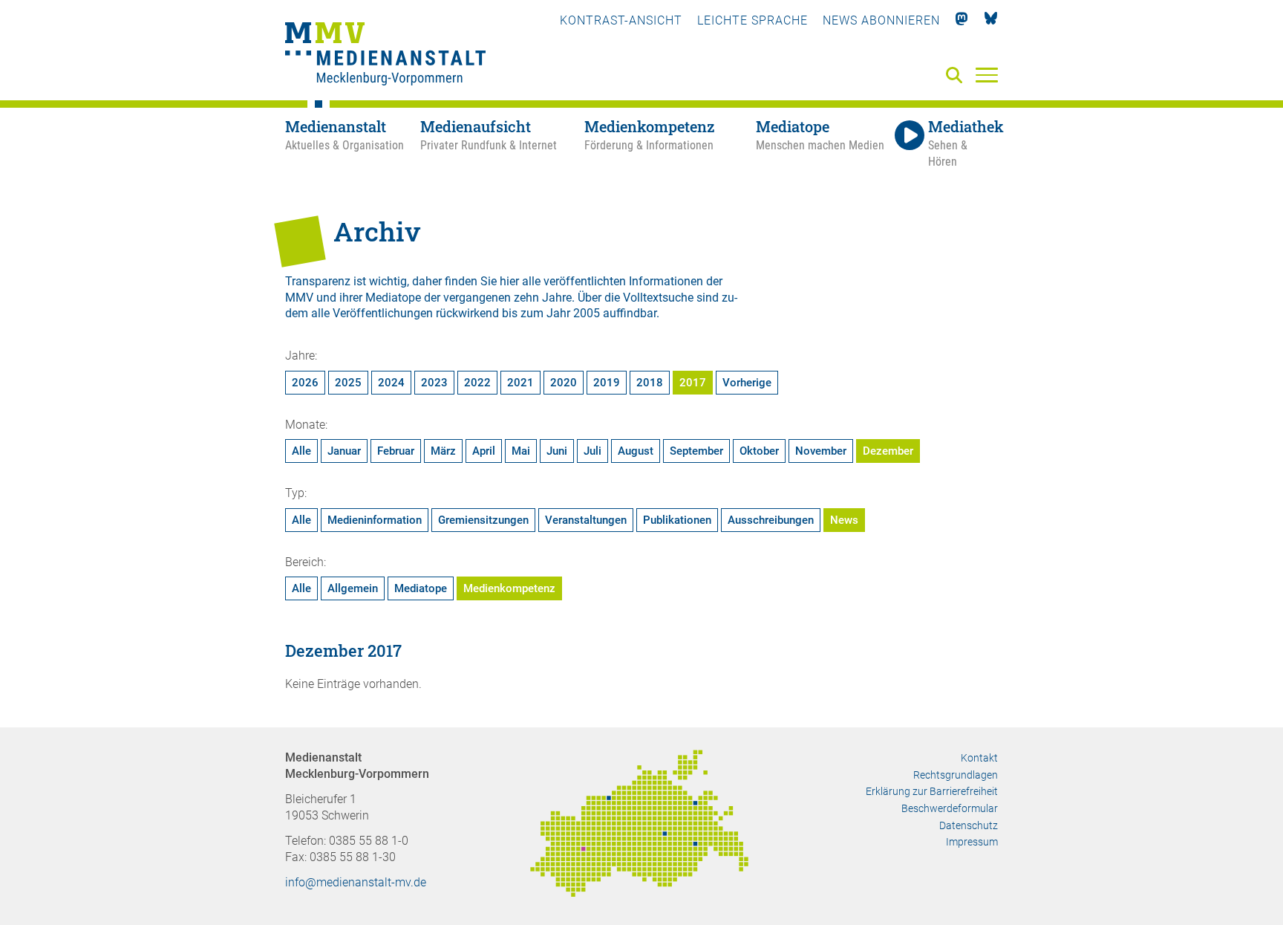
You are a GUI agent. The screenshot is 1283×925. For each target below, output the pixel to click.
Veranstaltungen (586, 520)
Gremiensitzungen (483, 520)
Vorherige (746, 382)
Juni (556, 451)
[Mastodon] (962, 20)
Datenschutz (968, 825)
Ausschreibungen (771, 520)
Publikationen (677, 520)
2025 (348, 382)
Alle (301, 451)
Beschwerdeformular (949, 808)
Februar (395, 451)
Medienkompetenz (509, 588)
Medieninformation (374, 520)
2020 (563, 382)
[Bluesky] (991, 20)
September (696, 451)
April (483, 451)
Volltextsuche (658, 298)
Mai (521, 451)
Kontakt (979, 758)
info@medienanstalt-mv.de (355, 882)
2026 (305, 382)
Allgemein (352, 588)
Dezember (888, 451)
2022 (477, 382)
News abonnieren (881, 20)
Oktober (759, 451)
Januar (344, 451)
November (820, 451)
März (443, 451)
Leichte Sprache (752, 20)
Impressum (972, 842)
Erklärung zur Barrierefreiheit (932, 791)
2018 (649, 382)
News (844, 520)
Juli (592, 451)
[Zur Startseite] (385, 55)
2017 (692, 382)
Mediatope (420, 588)
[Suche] (957, 76)
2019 (606, 382)
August (635, 451)
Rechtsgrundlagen (955, 775)
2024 (391, 382)
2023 (434, 382)
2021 (520, 382)
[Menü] (987, 74)
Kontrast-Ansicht (621, 20)
